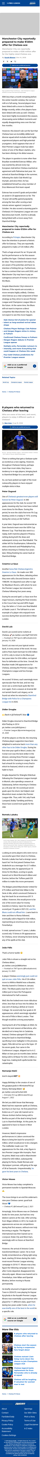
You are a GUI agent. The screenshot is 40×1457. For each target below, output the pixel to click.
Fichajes (16, 237)
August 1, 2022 (8, 1097)
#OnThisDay (7, 724)
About (4, 1409)
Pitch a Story (29, 1417)
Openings (28, 1409)
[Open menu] (3, 3)
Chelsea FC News (14, 392)
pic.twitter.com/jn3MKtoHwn (14, 965)
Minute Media (12, 1440)
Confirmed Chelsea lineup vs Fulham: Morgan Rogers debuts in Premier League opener (20, 339)
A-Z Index (28, 1428)
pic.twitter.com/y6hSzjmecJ (14, 727)
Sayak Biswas (10, 57)
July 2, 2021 (29, 1206)
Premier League (28, 382)
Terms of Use (30, 1420)
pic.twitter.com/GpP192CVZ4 (24, 635)
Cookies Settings (9, 1435)
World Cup (6, 382)
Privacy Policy (7, 1420)
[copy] (15, 61)
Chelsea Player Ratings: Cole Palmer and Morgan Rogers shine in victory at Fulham (20, 331)
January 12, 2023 (8, 971)
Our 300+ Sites (30, 1413)
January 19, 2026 (8, 640)
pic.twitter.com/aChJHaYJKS (14, 1092)
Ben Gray (8, 423)
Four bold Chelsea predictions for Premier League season (18, 356)
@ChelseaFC (16, 715)
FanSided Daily (8, 1417)
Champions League (16, 382)
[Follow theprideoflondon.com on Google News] (34, 366)
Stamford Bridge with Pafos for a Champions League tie (19, 698)
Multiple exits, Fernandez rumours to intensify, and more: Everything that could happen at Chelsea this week (20, 348)
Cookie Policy (7, 1424)
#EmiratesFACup (26, 1086)
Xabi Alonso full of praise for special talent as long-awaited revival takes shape (20, 322)
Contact (5, 1413)
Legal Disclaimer (31, 1424)
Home (4, 392)
